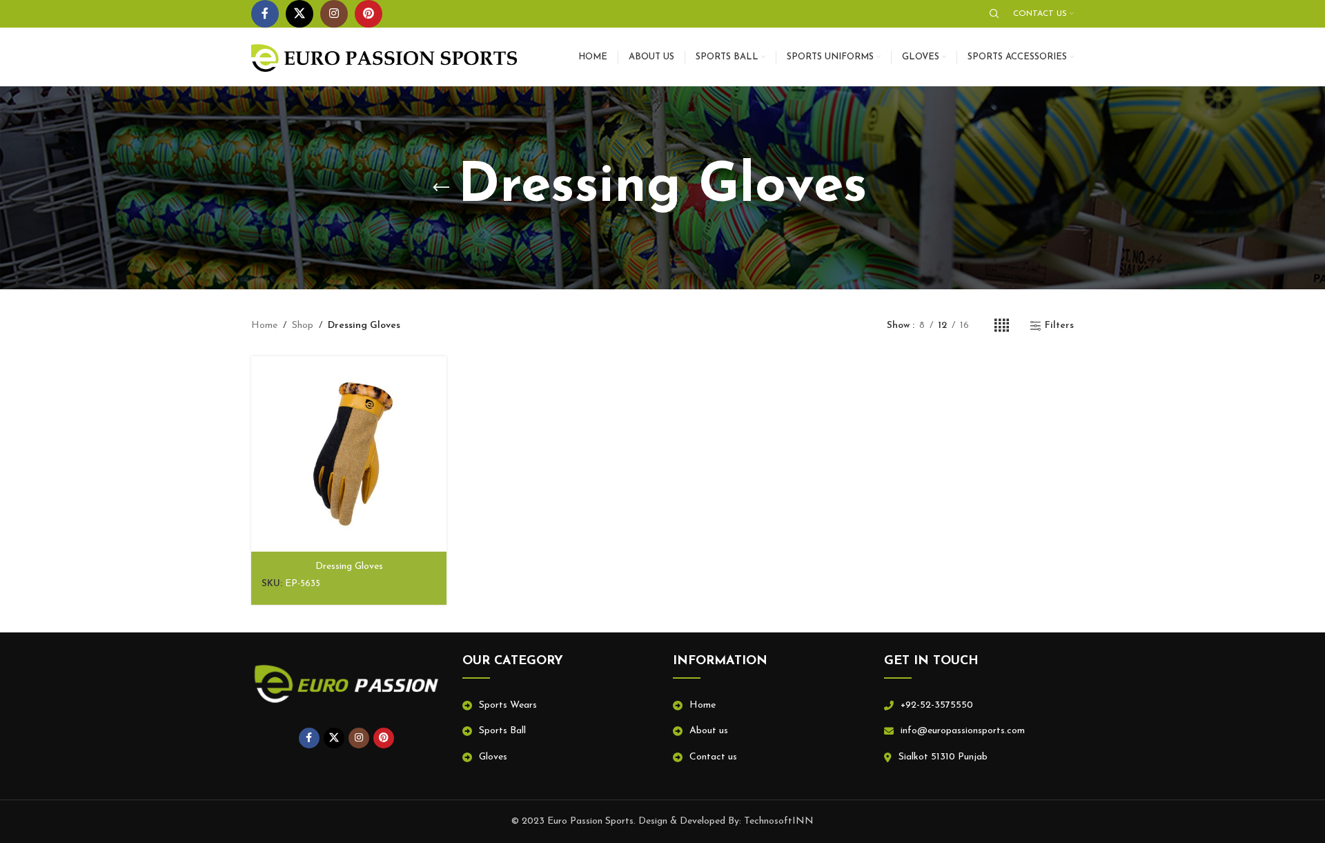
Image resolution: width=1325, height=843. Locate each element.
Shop (302, 325)
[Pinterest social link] (368, 14)
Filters (1059, 325)
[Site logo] (384, 56)
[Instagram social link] (334, 14)
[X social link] (299, 14)
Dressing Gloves (349, 566)
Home (264, 325)
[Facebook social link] (265, 14)
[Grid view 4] (1001, 326)
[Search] (994, 14)
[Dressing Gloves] (348, 454)
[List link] (557, 705)
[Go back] (441, 188)
